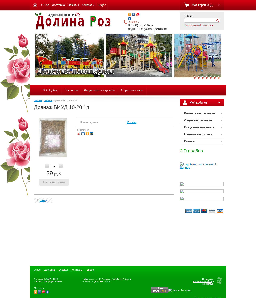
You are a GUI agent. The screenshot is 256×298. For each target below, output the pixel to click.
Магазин (48, 100)
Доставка (58, 5)
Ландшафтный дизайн (99, 90)
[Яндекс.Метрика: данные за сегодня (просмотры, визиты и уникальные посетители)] (179, 290)
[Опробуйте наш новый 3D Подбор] (202, 167)
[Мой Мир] (91, 133)
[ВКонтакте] (83, 133)
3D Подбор (50, 90)
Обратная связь (132, 90)
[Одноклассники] (87, 133)
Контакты (88, 5)
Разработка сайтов (202, 281)
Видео (101, 5)
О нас (45, 5)
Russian (131, 122)
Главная (38, 100)
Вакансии (71, 90)
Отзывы (73, 5)
